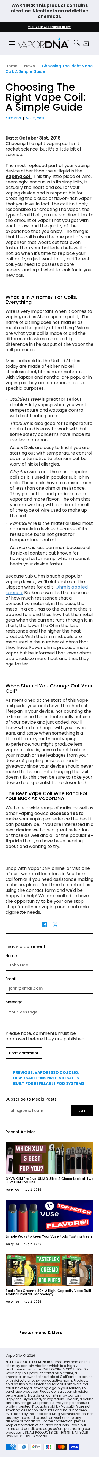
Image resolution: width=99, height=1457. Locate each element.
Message (14, 1002)
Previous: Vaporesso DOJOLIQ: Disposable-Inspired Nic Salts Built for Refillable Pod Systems (48, 1078)
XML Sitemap (36, 1436)
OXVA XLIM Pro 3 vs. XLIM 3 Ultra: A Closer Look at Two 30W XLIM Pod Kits (50, 1180)
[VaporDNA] (43, 43)
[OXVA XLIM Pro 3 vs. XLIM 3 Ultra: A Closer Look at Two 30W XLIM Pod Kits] (50, 1158)
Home (11, 66)
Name (11, 956)
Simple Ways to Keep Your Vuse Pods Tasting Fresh (49, 1236)
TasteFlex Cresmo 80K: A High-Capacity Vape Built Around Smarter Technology (49, 1292)
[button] (86, 43)
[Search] (76, 43)
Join (82, 1110)
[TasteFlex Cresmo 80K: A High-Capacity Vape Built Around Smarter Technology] (50, 1270)
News (29, 66)
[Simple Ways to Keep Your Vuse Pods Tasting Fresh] (50, 1216)
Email (11, 979)
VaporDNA (14, 1355)
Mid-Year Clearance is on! (49, 26)
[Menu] (11, 43)
